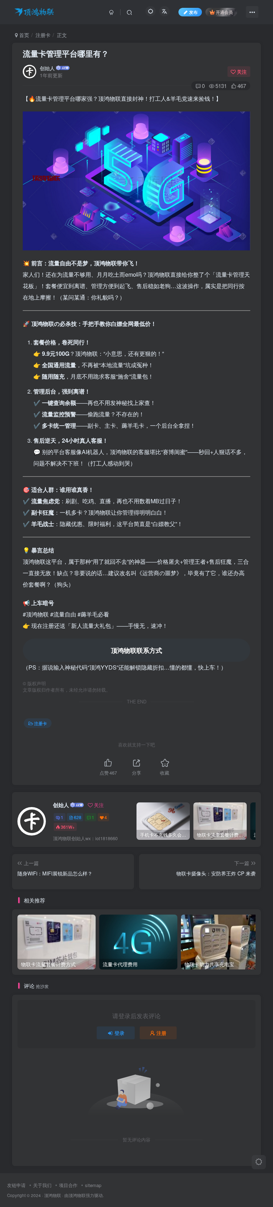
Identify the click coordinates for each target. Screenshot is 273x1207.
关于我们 (42, 1185)
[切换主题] (259, 1162)
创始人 (47, 68)
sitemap (93, 1185)
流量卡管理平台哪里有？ (66, 53)
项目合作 (68, 1185)
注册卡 (43, 34)
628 (77, 817)
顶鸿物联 (52, 1195)
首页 (23, 34)
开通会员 (224, 12)
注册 (161, 1032)
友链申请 (16, 1185)
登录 (119, 1032)
